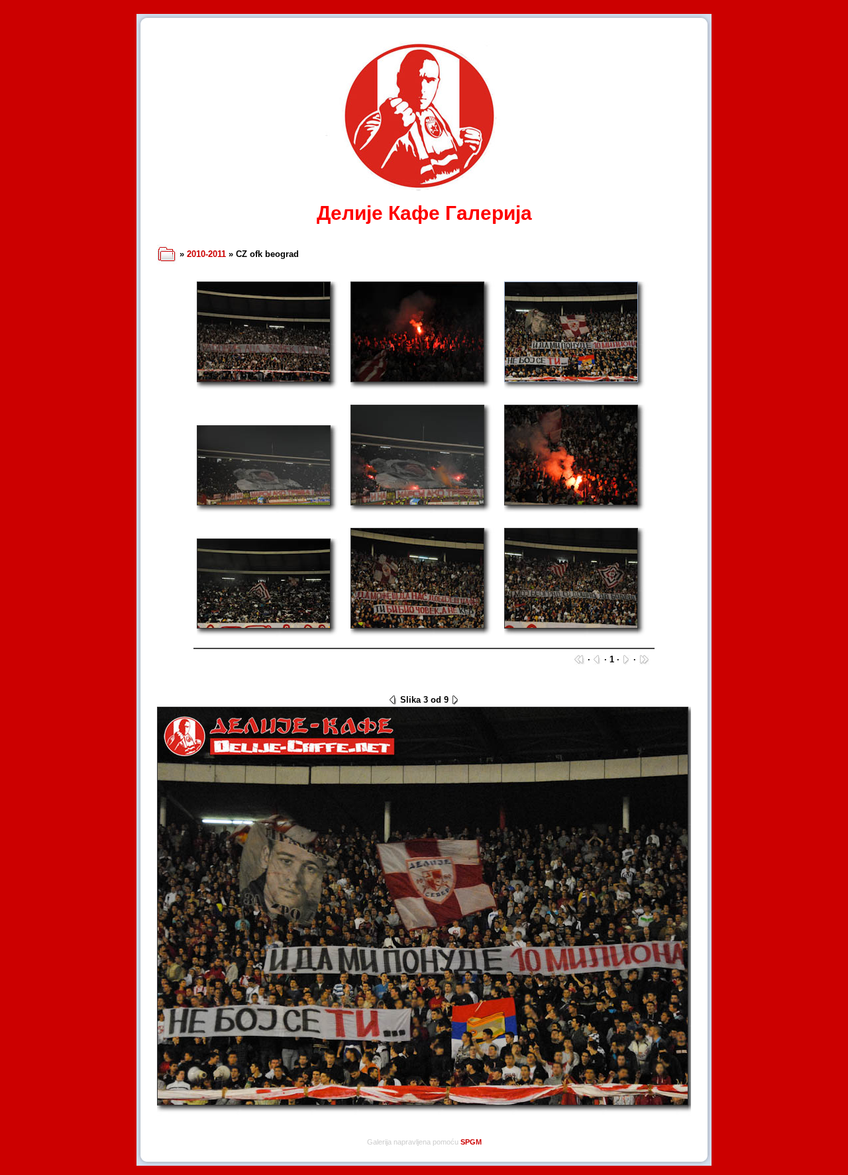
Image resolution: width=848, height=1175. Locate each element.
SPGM (471, 1142)
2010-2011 (206, 254)
